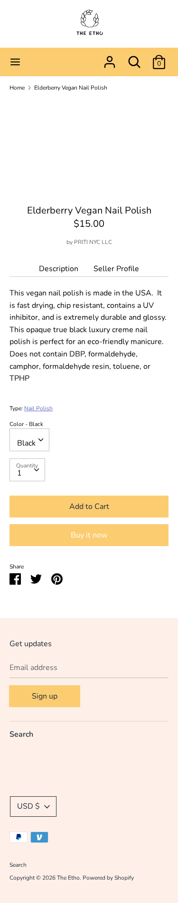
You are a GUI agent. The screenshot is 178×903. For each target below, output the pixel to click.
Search (21, 734)
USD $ (28, 806)
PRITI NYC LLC (93, 242)
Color (26, 424)
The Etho (68, 878)
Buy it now (89, 535)
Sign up (44, 696)
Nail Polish (38, 408)
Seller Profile (116, 269)
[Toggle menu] (15, 62)
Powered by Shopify (108, 878)
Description (58, 269)
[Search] (134, 58)
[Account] (109, 58)
